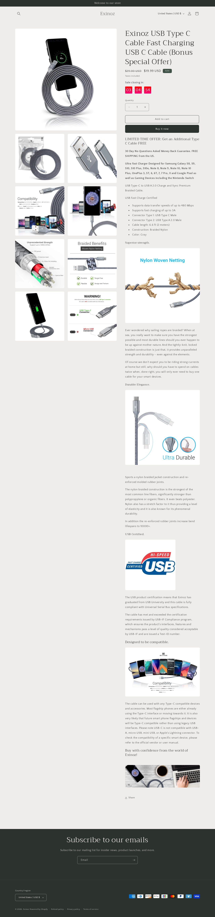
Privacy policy (73, 909)
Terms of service (90, 909)
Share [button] (131, 797)
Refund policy (57, 909)
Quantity (129, 100)
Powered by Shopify (39, 909)
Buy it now (162, 128)
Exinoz (26, 909)
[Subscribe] (134, 860)
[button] (19, 13)
